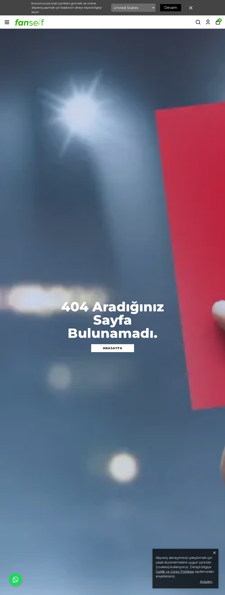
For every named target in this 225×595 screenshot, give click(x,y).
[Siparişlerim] (208, 22)
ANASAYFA (112, 348)
